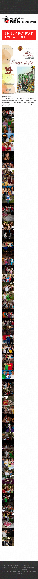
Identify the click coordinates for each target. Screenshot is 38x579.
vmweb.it (19, 573)
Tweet (3, 555)
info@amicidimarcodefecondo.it (11, 571)
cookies (29, 571)
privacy (23, 571)
